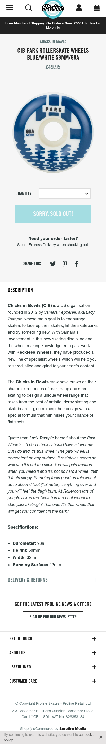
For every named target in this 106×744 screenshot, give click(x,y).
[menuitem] (53, 264)
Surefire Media (72, 729)
